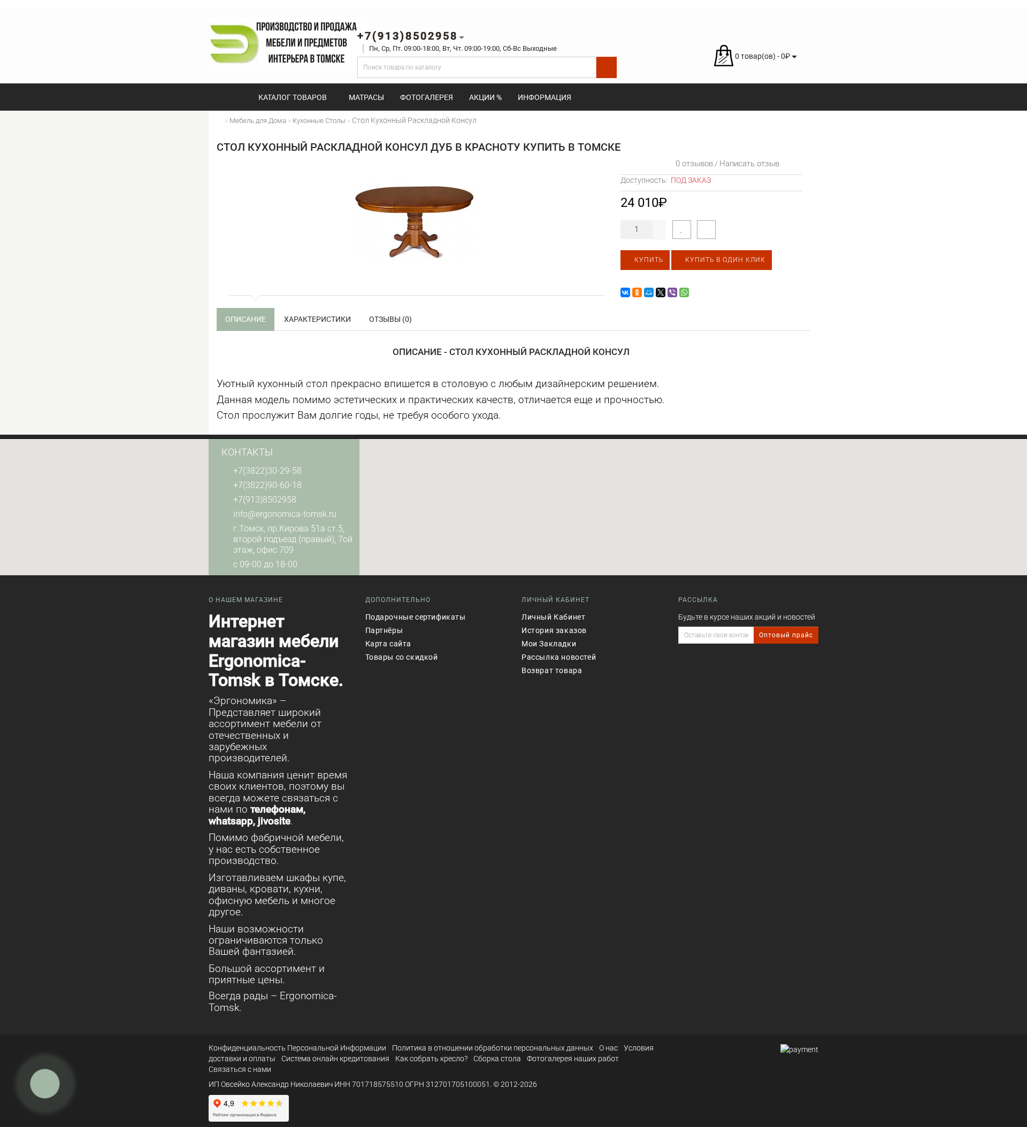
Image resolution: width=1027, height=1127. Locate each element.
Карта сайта (388, 643)
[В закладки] (681, 229)
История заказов (554, 630)
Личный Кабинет (553, 617)
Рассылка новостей (559, 657)
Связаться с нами (240, 1069)
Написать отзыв (749, 163)
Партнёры (384, 630)
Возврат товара (552, 670)
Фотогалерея (426, 97)
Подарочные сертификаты (415, 617)
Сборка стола (497, 1058)
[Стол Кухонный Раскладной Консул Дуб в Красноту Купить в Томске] (414, 221)
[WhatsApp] (684, 292)
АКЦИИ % (485, 97)
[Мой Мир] (649, 292)
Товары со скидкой (401, 657)
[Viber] (672, 292)
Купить (647, 260)
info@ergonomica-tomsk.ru (284, 514)
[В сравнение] (706, 229)
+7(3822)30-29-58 (267, 471)
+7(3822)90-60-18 (267, 485)
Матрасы (366, 97)
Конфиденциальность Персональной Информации (297, 1048)
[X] (660, 292)
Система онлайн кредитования (335, 1058)
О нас (608, 1048)
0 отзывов (692, 163)
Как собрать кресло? (431, 1058)
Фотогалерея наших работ (573, 1058)
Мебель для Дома (257, 121)
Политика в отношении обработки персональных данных (492, 1048)
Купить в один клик (724, 260)
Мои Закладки (549, 643)
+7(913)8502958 (264, 500)
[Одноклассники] (637, 292)
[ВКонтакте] (625, 292)
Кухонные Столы (319, 121)
